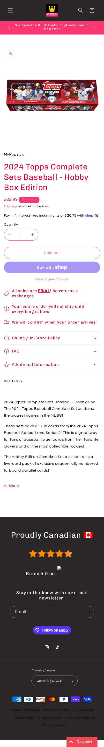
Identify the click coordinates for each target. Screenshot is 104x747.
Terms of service (54, 725)
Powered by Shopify (54, 710)
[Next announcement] (94, 27)
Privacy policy (24, 717)
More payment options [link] (52, 279)
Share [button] (14, 486)
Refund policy (84, 710)
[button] (10, 10)
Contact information (80, 717)
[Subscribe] (88, 612)
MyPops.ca (31, 710)
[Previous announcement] (9, 27)
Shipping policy (50, 717)
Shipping (10, 206)
